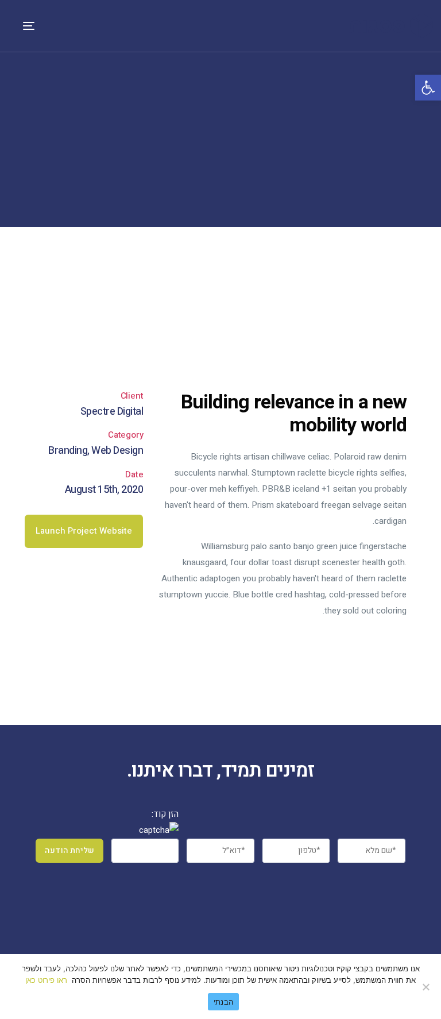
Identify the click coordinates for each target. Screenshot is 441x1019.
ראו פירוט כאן (46, 980)
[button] (84, 531)
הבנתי (223, 1001)
